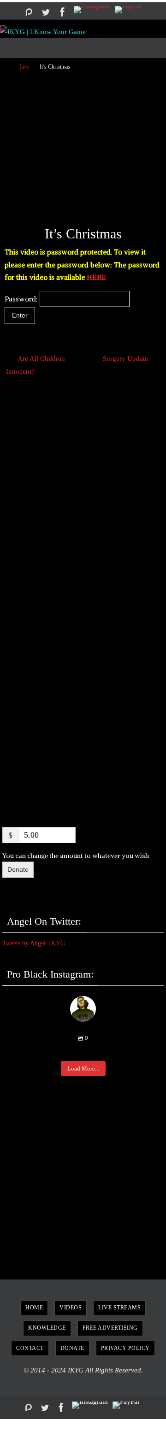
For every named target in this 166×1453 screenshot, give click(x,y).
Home (34, 1307)
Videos (70, 1307)
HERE (96, 277)
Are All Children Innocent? (35, 364)
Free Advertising (110, 1328)
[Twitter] (45, 12)
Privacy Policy (125, 1348)
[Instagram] (91, 10)
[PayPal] (128, 10)
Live (24, 67)
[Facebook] (62, 12)
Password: (22, 299)
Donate (18, 869)
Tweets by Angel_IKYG (33, 943)
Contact (30, 1348)
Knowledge (47, 1328)
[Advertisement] (83, 144)
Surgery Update (126, 358)
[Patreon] (28, 12)
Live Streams (119, 1307)
